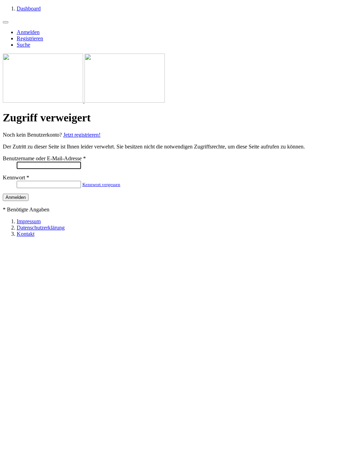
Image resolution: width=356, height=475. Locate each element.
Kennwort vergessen (101, 184)
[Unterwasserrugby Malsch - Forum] (84, 101)
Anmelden (28, 32)
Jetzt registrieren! (81, 135)
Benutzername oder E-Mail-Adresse (42, 158)
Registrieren (30, 38)
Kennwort (14, 177)
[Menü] (5, 22)
